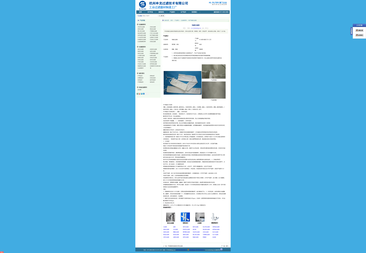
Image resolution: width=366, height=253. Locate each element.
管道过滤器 (141, 59)
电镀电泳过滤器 (142, 66)
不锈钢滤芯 (141, 82)
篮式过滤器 (153, 59)
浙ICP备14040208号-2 (181, 250)
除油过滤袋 (176, 234)
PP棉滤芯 (140, 75)
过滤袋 (165, 227)
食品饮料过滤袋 (142, 33)
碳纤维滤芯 (153, 80)
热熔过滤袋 (166, 232)
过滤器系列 (142, 47)
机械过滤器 (141, 57)
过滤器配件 (141, 68)
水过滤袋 (175, 229)
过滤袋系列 (142, 24)
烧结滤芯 (152, 82)
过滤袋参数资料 (142, 41)
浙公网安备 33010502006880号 (196, 250)
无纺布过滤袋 (141, 27)
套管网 (139, 89)
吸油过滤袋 (153, 29)
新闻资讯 (161, 12)
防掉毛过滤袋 (186, 229)
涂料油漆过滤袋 (142, 35)
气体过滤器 (141, 61)
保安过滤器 (141, 53)
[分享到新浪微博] (139, 94)
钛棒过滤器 (153, 55)
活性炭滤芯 (153, 78)
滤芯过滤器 (153, 51)
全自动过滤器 (153, 61)
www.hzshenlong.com (196, 28)
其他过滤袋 (153, 41)
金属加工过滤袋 (154, 37)
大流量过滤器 (141, 55)
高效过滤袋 (186, 234)
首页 (140, 12)
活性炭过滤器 (153, 57)
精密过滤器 (141, 51)
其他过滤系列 (143, 87)
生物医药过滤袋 (142, 39)
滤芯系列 (141, 73)
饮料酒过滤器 (153, 64)
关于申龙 (150, 12)
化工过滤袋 (215, 234)
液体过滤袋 (141, 29)
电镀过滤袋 (195, 237)
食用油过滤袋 (216, 229)
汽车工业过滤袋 (154, 33)
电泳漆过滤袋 (206, 229)
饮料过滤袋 (186, 237)
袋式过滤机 (195, 227)
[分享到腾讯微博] (141, 94)
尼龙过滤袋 (153, 27)
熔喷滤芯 (152, 75)
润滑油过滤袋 (216, 227)
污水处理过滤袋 (142, 37)
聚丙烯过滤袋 (186, 232)
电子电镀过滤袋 (154, 35)
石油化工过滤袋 (154, 39)
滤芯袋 (194, 229)
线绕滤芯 (140, 80)
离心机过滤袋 (141, 31)
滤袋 (174, 227)
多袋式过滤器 (153, 49)
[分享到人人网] (144, 94)
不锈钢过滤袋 (153, 31)
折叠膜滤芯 (141, 78)
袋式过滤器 (141, 49)
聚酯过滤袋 (176, 232)
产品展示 (172, 12)
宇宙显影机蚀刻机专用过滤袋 (175, 246)
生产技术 (183, 12)
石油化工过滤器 (142, 64)
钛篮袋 (214, 237)
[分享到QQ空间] (137, 94)
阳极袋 (204, 237)
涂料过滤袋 (166, 237)
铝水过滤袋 (215, 232)
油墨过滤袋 (176, 237)
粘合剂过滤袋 (206, 227)
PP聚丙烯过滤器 (154, 53)
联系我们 (194, 12)
